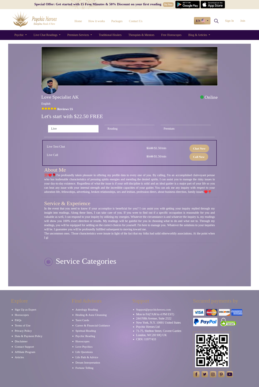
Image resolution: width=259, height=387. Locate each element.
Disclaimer (21, 341)
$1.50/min (156, 148)
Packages (116, 21)
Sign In (229, 20)
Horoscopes (22, 314)
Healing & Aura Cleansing (91, 314)
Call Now (199, 156)
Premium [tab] (169, 128)
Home (78, 21)
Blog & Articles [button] (198, 35)
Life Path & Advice (86, 357)
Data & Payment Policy (28, 336)
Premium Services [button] (78, 35)
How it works (96, 21)
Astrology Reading (86, 309)
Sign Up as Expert (25, 309)
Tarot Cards (82, 320)
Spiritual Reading (85, 330)
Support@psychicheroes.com (153, 309)
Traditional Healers (110, 35)
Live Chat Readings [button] (46, 35)
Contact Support (24, 346)
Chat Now (199, 148)
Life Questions (84, 352)
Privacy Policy (23, 330)
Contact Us (135, 21)
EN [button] (198, 20)
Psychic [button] (19, 35)
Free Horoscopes (171, 35)
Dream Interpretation (87, 362)
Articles (19, 357)
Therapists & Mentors (141, 35)
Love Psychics (84, 346)
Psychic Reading (85, 336)
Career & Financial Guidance (92, 325)
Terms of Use (23, 325)
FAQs (18, 320)
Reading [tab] (113, 128)
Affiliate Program (25, 352)
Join (242, 20)
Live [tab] (54, 128)
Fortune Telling (84, 367)
